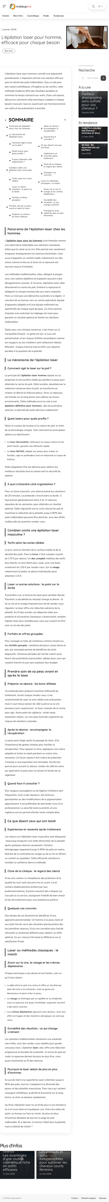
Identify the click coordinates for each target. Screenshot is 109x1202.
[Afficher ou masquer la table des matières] (49, 119)
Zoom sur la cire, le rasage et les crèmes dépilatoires (53, 191)
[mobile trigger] (5, 6)
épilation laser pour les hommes (24, 240)
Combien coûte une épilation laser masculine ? (20, 170)
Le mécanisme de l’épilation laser (17, 135)
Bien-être (9, 51)
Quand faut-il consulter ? (50, 138)
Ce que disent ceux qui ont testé (51, 146)
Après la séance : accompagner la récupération (51, 128)
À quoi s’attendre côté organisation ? (22, 160)
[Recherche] (93, 6)
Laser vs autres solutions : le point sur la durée (22, 189)
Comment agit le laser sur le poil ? (22, 143)
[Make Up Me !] (20, 6)
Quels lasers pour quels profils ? (20, 152)
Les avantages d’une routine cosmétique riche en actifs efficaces (16, 1162)
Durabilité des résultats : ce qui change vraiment (51, 202)
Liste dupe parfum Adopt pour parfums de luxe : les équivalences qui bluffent (93, 144)
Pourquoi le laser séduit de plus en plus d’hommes (54, 213)
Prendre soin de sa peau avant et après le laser (20, 207)
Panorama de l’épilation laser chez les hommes (19, 127)
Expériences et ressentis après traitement (51, 156)
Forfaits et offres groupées (19, 198)
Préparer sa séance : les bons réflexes (21, 215)
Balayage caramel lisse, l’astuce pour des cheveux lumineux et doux (91, 129)
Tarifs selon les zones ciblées (22, 179)
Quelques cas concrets (50, 173)
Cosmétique (8, 1152)
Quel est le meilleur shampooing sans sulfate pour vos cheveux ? (92, 99)
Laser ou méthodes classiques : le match (50, 182)
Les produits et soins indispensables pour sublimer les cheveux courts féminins (53, 1161)
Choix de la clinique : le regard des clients (53, 165)
